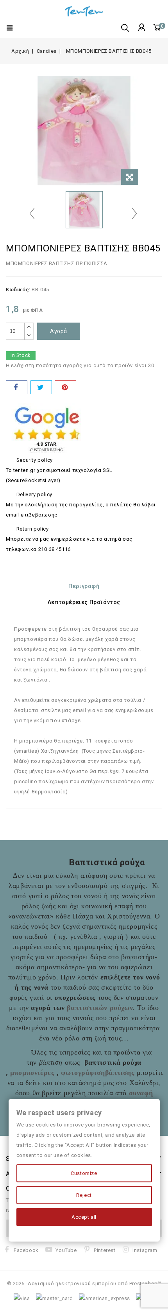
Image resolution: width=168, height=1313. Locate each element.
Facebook (26, 1250)
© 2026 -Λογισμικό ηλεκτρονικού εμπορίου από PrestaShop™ (84, 1283)
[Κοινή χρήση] (16, 387)
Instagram (144, 1250)
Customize (84, 1173)
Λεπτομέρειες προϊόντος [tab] (84, 602)
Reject (84, 1195)
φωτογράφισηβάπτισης (97, 1072)
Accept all (84, 1217)
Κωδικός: (18, 289)
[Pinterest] (65, 387)
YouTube (66, 1250)
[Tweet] (41, 387)
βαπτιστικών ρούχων (100, 1008)
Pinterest (104, 1250)
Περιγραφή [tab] (83, 586)
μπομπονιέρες (32, 1072)
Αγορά (58, 331)
